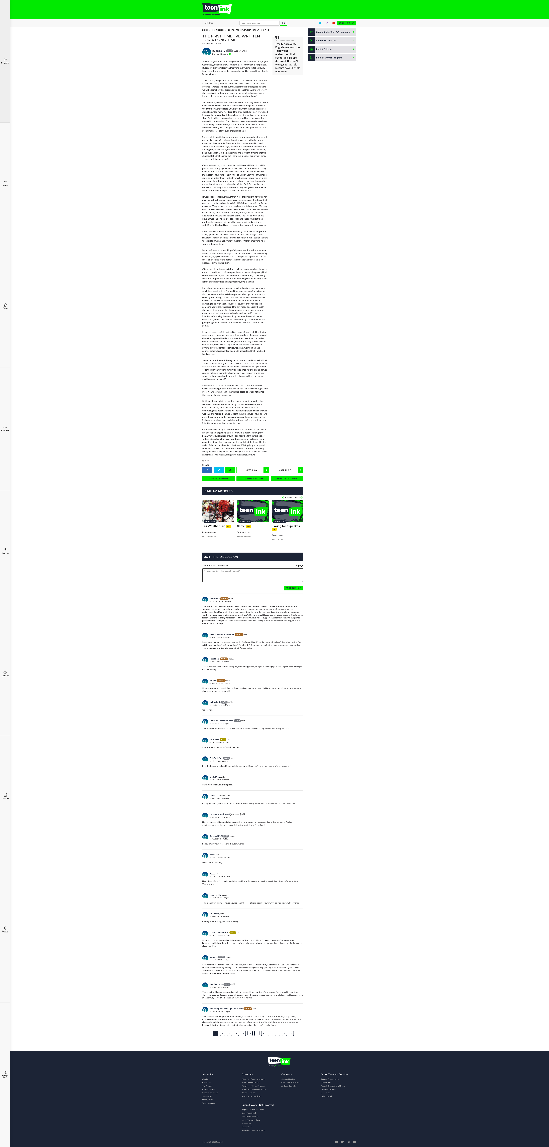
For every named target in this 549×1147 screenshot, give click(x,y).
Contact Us (206, 1082)
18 (284, 1033)
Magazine (5, 63)
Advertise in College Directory (253, 1086)
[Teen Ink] (219, 9)
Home (205, 30)
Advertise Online (248, 1093)
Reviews (5, 553)
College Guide (5, 1076)
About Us (205, 1079)
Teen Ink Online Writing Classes (333, 1086)
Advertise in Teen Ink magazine (253, 1079)
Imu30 (212, 854)
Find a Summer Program (329, 57)
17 (278, 1033)
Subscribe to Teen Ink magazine (253, 1130)
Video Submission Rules (251, 1120)
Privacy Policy (207, 1100)
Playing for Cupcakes (286, 526)
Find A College (324, 49)
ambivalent (214, 702)
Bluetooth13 (215, 836)
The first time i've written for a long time (248, 30)
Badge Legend (326, 1096)
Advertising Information (251, 1082)
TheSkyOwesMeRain (219, 932)
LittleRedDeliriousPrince (221, 720)
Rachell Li (220, 50)
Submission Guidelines (250, 1116)
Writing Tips (246, 1123)
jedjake (212, 680)
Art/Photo (5, 676)
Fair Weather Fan (213, 526)
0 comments (210, 537)
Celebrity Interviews (210, 1093)
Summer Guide (5, 932)
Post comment (293, 588)
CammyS (213, 957)
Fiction (5, 308)
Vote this (290, 470)
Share (205, 465)
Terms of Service (208, 1103)
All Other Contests (288, 1086)
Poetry (5, 185)
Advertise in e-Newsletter (252, 1096)
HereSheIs (214, 658)
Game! (241, 526)
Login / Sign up (346, 23)
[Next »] (291, 1033)
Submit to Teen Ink (326, 40)
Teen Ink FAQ (207, 1096)
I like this (256, 470)
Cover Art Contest (288, 1079)
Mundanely (214, 913)
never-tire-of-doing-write (221, 634)
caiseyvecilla (215, 895)
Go (283, 23)
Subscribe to (333, 32)
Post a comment (217, 478)
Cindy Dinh (214, 777)
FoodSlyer (214, 739)
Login (298, 565)
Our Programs (207, 1086)
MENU (208, 23)
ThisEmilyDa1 (215, 758)
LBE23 (212, 795)
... (270, 1033)
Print (206, 460)
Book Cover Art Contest (290, 1082)
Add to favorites (251, 478)
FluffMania (214, 598)
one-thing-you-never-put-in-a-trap (226, 1008)
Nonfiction (5, 431)
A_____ (212, 873)
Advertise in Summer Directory (254, 1089)
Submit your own (286, 478)
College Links (326, 1082)
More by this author (220, 54)
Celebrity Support (208, 1089)
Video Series (326, 1093)
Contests (5, 798)
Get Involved (246, 1127)
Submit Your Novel (249, 1113)
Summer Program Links (330, 1079)
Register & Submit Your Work (253, 1110)
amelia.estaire (216, 984)
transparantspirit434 (219, 814)
